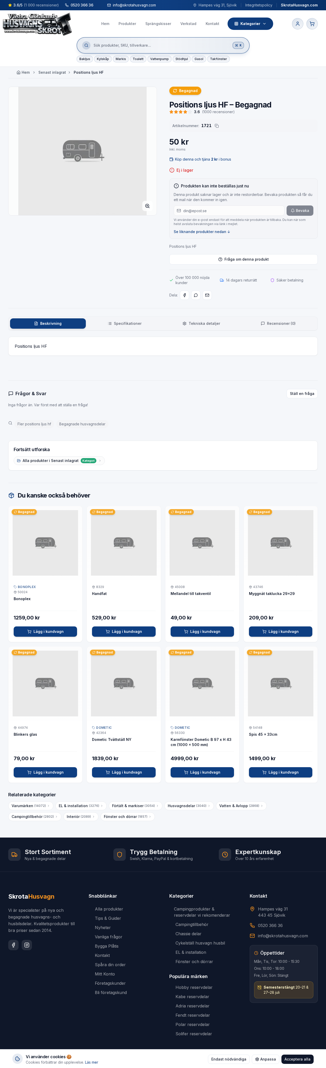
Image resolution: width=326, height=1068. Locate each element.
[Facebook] (13, 945)
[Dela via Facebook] (184, 295)
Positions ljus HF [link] (89, 72)
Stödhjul (181, 59)
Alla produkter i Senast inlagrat (59, 460)
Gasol (199, 59)
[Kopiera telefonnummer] (98, 5)
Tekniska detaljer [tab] (204, 323)
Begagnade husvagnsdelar (82, 424)
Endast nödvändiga (228, 1059)
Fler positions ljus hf (34, 424)
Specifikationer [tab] (127, 323)
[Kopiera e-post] (161, 5)
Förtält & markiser (133, 806)
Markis (121, 59)
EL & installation (79, 806)
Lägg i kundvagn (49, 631)
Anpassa (268, 1059)
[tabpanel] (163, 346)
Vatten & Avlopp (239, 806)
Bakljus (84, 59)
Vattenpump (159, 59)
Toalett (138, 59)
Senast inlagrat (52, 72)
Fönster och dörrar (125, 816)
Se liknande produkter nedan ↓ (202, 231)
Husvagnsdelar (187, 806)
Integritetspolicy (258, 5)
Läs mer (91, 1062)
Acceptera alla (298, 1059)
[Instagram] (27, 945)
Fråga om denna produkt (246, 259)
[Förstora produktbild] (147, 206)
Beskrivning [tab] (51, 323)
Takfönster (218, 59)
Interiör (79, 816)
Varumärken (29, 806)
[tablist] (163, 323)
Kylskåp (103, 59)
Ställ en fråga (302, 393)
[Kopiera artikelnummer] (217, 126)
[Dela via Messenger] (195, 295)
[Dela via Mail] (207, 295)
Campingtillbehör (33, 816)
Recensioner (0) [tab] (281, 323)
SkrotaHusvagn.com (299, 5)
